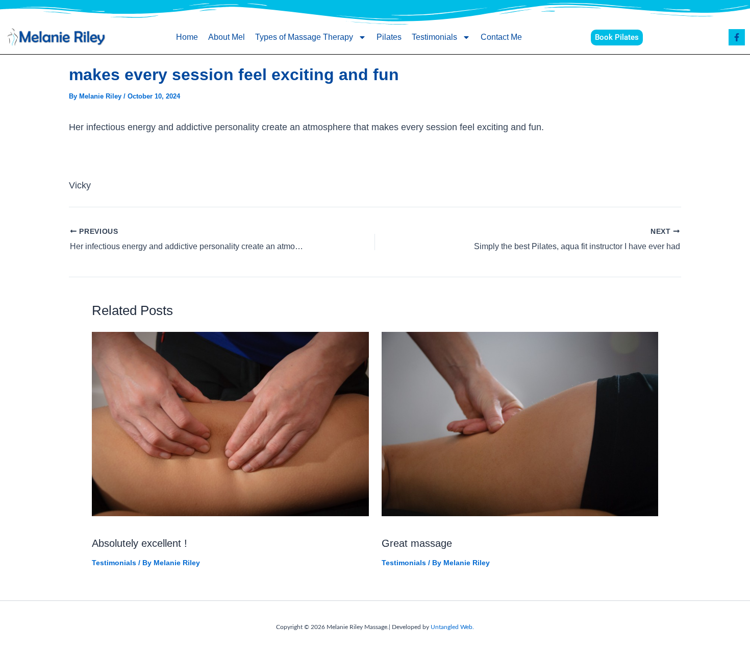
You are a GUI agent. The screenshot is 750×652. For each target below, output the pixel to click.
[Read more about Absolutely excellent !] (230, 423)
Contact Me (501, 37)
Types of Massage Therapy (304, 37)
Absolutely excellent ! (139, 543)
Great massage (417, 543)
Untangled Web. (452, 627)
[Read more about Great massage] (520, 423)
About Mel (226, 37)
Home (187, 37)
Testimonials (434, 37)
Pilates (389, 37)
